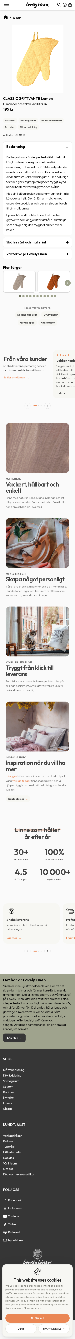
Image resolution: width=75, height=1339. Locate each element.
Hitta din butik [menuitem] (12, 1152)
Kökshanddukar (27, 314)
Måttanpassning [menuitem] (13, 1070)
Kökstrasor (48, 322)
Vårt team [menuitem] (10, 1163)
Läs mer (12, 938)
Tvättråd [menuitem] (8, 1147)
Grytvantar (50, 314)
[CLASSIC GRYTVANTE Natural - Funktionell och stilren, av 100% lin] (19, 281)
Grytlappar (27, 322)
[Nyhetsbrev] (5, 1240)
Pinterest (14, 1232)
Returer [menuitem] (8, 1141)
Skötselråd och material (26, 242)
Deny (21, 1328)
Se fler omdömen (16, 377)
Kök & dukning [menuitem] (12, 1075)
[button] (6, 4)
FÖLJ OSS (11, 1190)
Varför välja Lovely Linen (26, 254)
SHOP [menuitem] (7, 1059)
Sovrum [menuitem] (8, 1086)
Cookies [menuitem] (8, 1158)
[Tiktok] (5, 1224)
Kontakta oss (18, 798)
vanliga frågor (21, 781)
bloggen (12, 776)
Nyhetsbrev (15, 1240)
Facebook (15, 1200)
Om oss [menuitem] (8, 1169)
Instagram (15, 1208)
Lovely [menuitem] (7, 1103)
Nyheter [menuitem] (8, 1097)
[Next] (68, 283)
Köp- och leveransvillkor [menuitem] (19, 1174)
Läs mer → (14, 1037)
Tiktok (12, 1224)
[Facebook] (5, 1200)
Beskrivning (15, 146)
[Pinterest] (5, 1232)
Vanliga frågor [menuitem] (12, 1136)
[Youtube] (5, 1216)
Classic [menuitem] (7, 1109)
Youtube (13, 1216)
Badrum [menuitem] (8, 1092)
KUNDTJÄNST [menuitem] (14, 1124)
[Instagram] (5, 1208)
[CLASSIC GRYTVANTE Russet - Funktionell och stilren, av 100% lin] (54, 281)
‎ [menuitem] (37, 1064)
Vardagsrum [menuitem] (11, 1081)
